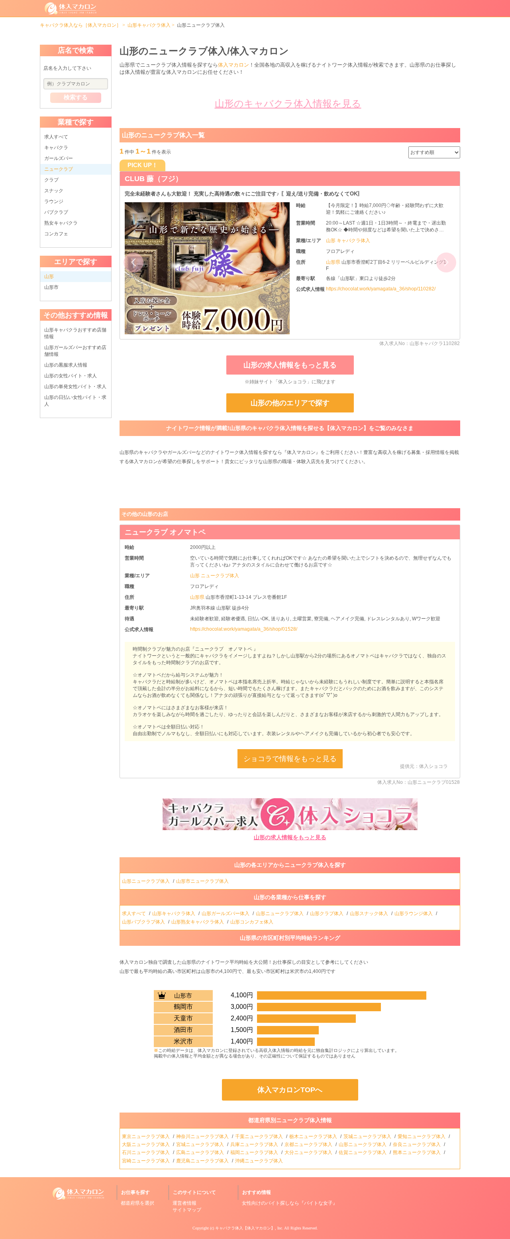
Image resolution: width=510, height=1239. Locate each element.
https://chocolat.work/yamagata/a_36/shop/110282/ (380, 289)
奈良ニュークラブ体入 (417, 1144)
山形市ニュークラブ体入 (203, 881)
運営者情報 (184, 1203)
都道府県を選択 (137, 1203)
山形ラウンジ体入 (414, 913)
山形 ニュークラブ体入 (214, 575)
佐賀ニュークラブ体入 (363, 1152)
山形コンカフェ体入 (252, 922)
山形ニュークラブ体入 (146, 881)
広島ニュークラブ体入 (200, 1152)
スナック (53, 190)
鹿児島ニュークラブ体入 (203, 1161)
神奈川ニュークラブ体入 (203, 1136)
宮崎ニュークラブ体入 (146, 1161)
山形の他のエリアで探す (290, 403)
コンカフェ (56, 234)
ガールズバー (58, 158)
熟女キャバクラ (61, 223)
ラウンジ (53, 201)
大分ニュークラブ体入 (308, 1152)
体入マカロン (233, 65)
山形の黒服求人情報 (65, 365)
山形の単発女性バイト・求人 (75, 386)
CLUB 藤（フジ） (153, 179)
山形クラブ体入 (327, 913)
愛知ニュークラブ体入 (422, 1136)
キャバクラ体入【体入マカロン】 (245, 1228)
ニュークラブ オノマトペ (165, 532)
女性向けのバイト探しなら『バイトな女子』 (289, 1203)
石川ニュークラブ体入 (146, 1152)
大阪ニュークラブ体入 (146, 1144)
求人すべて (56, 137)
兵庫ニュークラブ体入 (254, 1144)
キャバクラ (56, 147)
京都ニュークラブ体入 (308, 1144)
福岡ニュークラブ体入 (254, 1152)
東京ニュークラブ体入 (146, 1136)
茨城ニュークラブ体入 (367, 1136)
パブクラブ (56, 212)
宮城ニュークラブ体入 (200, 1144)
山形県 (333, 262)
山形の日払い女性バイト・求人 (75, 401)
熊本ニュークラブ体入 (417, 1152)
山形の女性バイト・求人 (70, 376)
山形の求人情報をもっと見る (290, 365)
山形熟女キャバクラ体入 (198, 922)
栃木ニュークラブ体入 (313, 1136)
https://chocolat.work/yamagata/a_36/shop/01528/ (243, 629)
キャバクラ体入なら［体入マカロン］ (80, 25)
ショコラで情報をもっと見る (290, 759)
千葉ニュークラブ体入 (259, 1136)
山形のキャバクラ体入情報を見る (288, 103)
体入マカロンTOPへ (289, 1090)
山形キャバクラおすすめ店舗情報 (75, 333)
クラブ (51, 180)
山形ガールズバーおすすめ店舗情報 (75, 351)
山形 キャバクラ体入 (348, 240)
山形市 (51, 287)
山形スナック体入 (369, 913)
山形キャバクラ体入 (149, 25)
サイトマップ (187, 1210)
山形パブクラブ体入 (144, 922)
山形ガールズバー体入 (226, 913)
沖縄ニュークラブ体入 (259, 1161)
